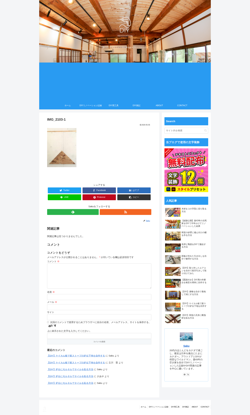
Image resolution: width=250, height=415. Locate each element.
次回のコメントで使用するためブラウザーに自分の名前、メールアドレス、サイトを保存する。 (100, 322)
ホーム (143, 407)
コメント (53, 261)
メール (52, 302)
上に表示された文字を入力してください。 (69, 331)
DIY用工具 (175, 407)
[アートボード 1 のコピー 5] (186, 191)
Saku (186, 346)
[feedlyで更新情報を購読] (73, 212)
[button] (205, 130)
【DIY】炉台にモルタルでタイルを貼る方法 (70, 369)
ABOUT (195, 407)
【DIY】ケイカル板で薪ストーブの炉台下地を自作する (76, 355)
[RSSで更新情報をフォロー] (125, 212)
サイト (50, 312)
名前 (51, 292)
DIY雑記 (185, 407)
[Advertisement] (125, 82)
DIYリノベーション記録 (158, 407)
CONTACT (205, 407)
